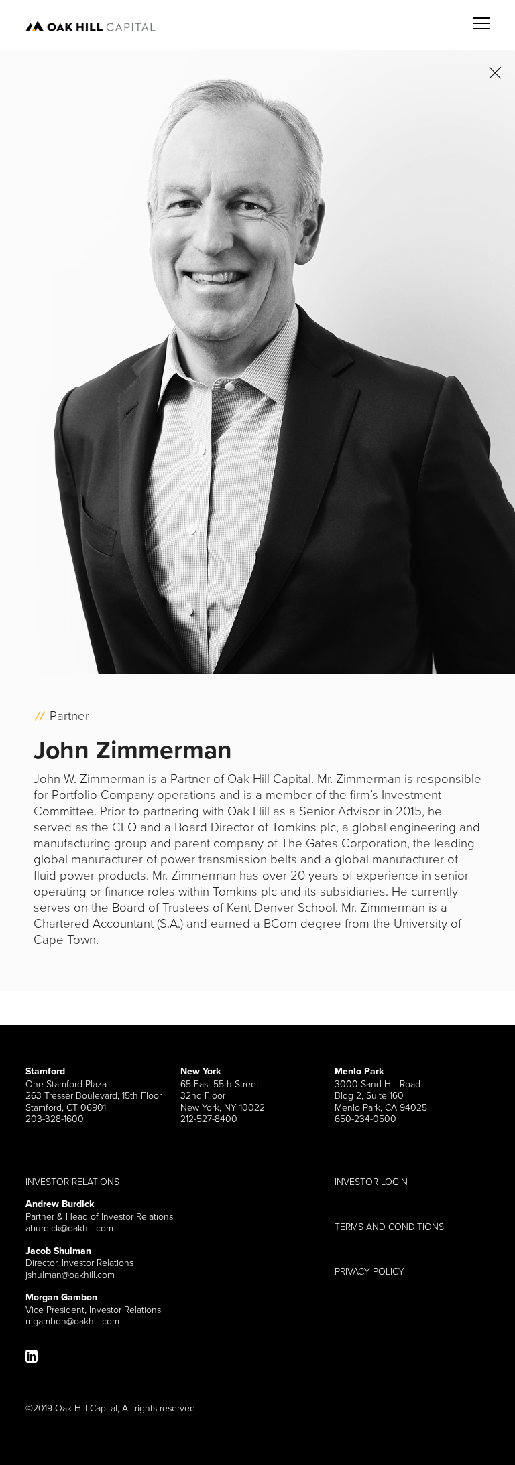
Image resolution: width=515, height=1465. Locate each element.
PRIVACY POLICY (369, 1271)
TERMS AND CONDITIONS (389, 1226)
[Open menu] (481, 15)
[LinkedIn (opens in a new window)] (31, 1356)
